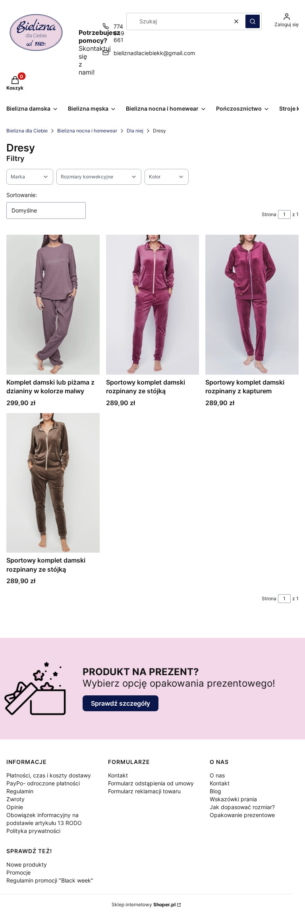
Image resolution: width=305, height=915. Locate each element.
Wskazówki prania (233, 799)
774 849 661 (119, 33)
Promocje (18, 872)
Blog (215, 791)
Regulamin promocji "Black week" (49, 880)
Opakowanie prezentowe (242, 815)
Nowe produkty (26, 864)
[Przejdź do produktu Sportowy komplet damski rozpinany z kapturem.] (252, 304)
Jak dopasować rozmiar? (242, 807)
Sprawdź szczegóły (120, 703)
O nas (217, 775)
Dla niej (135, 131)
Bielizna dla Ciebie (27, 131)
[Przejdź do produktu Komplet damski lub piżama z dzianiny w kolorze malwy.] (53, 304)
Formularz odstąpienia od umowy (151, 783)
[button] (252, 21)
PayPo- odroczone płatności (43, 783)
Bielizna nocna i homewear (87, 131)
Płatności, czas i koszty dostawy (48, 775)
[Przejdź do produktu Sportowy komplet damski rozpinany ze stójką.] (152, 304)
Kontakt (118, 775)
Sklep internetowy (144, 904)
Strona (269, 214)
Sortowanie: (21, 194)
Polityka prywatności (33, 830)
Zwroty (15, 799)
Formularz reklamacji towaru (144, 791)
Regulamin (19, 791)
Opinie (14, 807)
